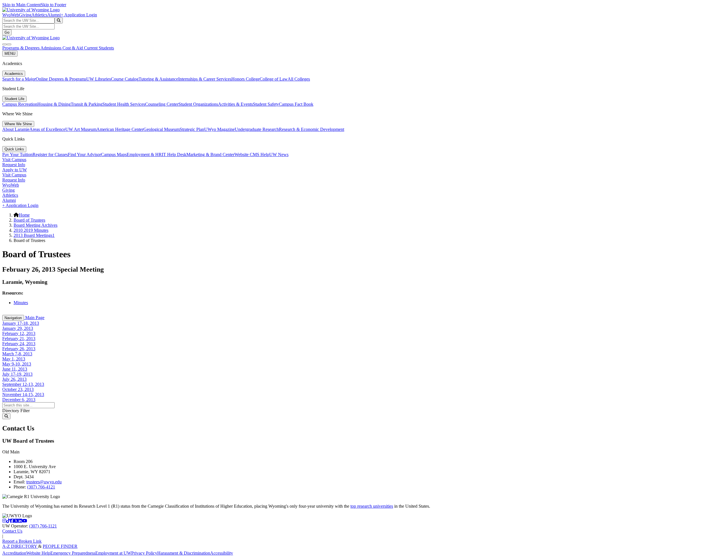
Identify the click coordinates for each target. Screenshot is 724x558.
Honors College (245, 79)
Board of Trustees (29, 220)
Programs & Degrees (21, 48)
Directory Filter (16, 410)
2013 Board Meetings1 (34, 235)
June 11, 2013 (14, 369)
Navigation (13, 318)
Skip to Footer (53, 4)
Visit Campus (14, 159)
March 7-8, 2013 (17, 353)
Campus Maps (114, 154)
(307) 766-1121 (43, 526)
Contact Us (12, 531)
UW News (278, 154)
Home (24, 215)
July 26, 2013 (14, 379)
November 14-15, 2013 (23, 394)
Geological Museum (161, 129)
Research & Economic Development (311, 129)
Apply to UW (14, 169)
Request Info (13, 164)
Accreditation (14, 553)
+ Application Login (79, 14)
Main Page (34, 317)
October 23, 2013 (18, 389)
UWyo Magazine (219, 129)
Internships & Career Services (204, 79)
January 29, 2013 (17, 328)
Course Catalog (125, 79)
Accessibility (221, 553)
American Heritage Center (119, 129)
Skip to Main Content (21, 4)
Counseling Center (161, 104)
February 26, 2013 (18, 348)
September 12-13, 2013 (23, 384)
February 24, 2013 (18, 343)
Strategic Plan (192, 129)
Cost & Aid (73, 48)
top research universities (371, 506)
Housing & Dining (54, 104)
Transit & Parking (86, 104)
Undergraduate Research (257, 129)
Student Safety (266, 104)
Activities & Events (235, 104)
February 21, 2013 (18, 338)
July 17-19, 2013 (17, 374)
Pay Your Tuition (17, 154)
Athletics (39, 14)
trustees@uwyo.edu (44, 481)
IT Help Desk (174, 154)
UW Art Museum (80, 129)
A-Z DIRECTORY (20, 546)
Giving (25, 14)
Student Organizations (198, 104)
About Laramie (15, 129)
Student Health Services (123, 104)
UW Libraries (98, 79)
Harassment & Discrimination (183, 553)
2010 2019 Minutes (31, 230)
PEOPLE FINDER (60, 546)
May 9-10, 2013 (16, 364)
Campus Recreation (19, 104)
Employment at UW (113, 553)
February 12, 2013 (18, 333)
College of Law (274, 79)
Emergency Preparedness (72, 553)
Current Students (99, 48)
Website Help (38, 553)
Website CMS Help (251, 154)
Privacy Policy (144, 553)
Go (7, 32)
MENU (10, 53)
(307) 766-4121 (41, 487)
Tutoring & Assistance (158, 79)
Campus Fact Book (296, 104)
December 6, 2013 (18, 399)
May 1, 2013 (13, 358)
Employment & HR (144, 154)
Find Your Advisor (84, 154)
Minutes (21, 302)
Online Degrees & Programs (61, 79)
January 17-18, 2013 (20, 323)
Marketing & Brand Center (210, 154)
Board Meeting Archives (35, 225)
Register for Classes (50, 154)
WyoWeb (10, 14)
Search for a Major (19, 79)
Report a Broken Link (22, 541)
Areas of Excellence (47, 129)
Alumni (54, 14)
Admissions (51, 48)
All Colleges (299, 79)
